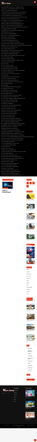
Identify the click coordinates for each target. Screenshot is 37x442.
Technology (16, 390)
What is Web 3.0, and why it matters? (7, 65)
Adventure (29, 353)
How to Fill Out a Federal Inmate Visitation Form (9, 80)
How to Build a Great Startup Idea (7, 153)
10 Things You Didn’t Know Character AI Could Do (9, 40)
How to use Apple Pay (4, 75)
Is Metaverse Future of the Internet (7, 161)
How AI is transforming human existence (8, 141)
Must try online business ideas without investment (10, 121)
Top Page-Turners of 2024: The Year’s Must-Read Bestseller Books (12, 20)
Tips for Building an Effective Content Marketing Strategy (11, 156)
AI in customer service (30, 358)
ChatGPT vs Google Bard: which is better (8, 48)
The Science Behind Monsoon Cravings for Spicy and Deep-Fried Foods (13, 13)
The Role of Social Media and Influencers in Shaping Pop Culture (12, 60)
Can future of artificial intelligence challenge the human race (29, 247)
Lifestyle (28, 278)
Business (28, 291)
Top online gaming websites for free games (8, 28)
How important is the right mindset (7, 168)
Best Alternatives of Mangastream (7, 103)
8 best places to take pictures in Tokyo (8, 115)
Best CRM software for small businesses (8, 116)
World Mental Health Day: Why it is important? (9, 126)
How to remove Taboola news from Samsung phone (10, 163)
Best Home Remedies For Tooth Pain (7, 88)
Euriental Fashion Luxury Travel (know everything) (10, 173)
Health (28, 280)
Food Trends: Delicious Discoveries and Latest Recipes (10, 18)
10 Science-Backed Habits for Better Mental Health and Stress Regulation (14, 12)
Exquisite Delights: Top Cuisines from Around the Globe (10, 35)
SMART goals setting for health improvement (9, 33)
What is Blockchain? (4, 85)
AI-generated (30, 365)
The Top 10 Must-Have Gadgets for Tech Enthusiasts (10, 143)
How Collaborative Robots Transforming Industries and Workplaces (13, 123)
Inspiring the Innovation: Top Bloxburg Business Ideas (10, 171)
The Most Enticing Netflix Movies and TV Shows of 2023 (10, 118)
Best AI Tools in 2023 (4, 63)
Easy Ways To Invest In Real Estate (7, 148)
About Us (29, 425)
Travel (28, 269)
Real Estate (29, 276)
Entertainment (29, 287)
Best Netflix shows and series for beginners (9, 113)
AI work (29, 363)
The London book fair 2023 (5, 146)
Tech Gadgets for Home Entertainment (8, 58)
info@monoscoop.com (7, 393)
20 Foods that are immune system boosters (8, 38)
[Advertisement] (18, 435)
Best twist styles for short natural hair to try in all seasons (12, 138)
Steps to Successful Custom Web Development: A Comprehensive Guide (13, 98)
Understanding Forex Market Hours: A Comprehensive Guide (11, 133)
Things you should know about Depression (8, 78)
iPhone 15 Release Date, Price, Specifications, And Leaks (10, 73)
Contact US (32, 425)
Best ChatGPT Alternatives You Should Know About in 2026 (11, 15)
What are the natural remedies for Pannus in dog (9, 166)
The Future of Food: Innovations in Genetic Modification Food (12, 25)
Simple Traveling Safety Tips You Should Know (9, 90)
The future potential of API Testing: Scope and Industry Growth (12, 158)
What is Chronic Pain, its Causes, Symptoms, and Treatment (11, 105)
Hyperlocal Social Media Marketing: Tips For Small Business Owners (12, 131)
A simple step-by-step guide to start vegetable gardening (11, 110)
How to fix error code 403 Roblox (7, 83)
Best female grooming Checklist (6, 93)
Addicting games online (30, 351)
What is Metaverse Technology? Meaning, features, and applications (12, 55)
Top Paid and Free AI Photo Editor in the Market (9, 68)
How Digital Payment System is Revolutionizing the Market (11, 95)
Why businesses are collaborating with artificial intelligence (12, 50)
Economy (28, 289)
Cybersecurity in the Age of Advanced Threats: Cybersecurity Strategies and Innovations (16, 45)
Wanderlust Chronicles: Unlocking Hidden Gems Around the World (12, 23)
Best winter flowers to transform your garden (9, 100)
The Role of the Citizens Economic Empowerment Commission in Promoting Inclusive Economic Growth (17, 136)
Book (15, 401)
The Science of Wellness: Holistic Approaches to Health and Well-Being (13, 151)
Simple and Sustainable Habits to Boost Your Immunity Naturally (12, 7)
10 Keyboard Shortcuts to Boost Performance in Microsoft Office (12, 30)
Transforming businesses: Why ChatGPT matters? (9, 128)
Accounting (30, 348)
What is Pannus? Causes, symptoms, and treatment (9, 53)
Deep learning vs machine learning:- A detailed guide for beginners (12, 43)
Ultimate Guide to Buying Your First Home (8, 108)
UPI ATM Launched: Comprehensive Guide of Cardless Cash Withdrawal (13, 70)
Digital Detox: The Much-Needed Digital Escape (9, 10)
